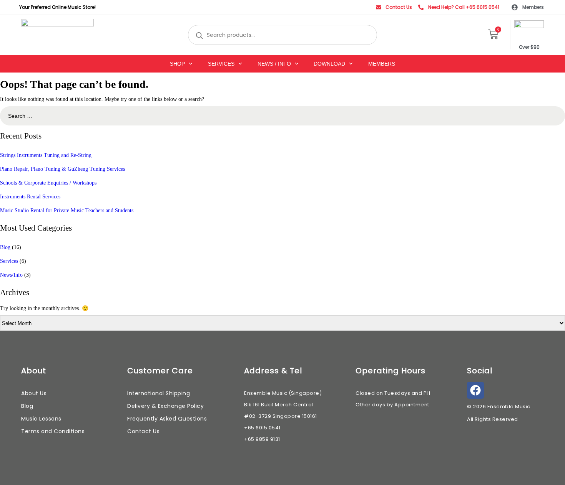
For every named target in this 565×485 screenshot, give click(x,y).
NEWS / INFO (274, 64)
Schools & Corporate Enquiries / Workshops (48, 183)
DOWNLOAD (329, 64)
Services (9, 261)
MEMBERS (381, 64)
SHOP (177, 64)
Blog (5, 247)
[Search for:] (282, 116)
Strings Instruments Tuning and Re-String (45, 155)
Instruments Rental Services (30, 197)
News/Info (11, 275)
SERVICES (221, 64)
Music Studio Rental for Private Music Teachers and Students (66, 210)
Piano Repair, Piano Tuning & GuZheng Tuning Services (62, 169)
